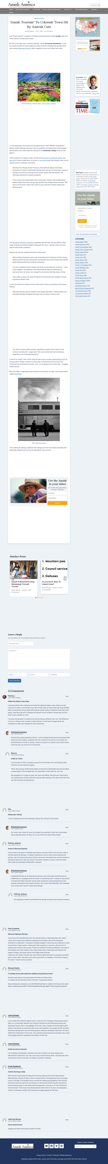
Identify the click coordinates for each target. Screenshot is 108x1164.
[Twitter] (56, 1146)
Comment (13, 651)
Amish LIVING (79, 273)
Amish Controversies (82, 249)
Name (11, 675)
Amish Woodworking (82, 278)
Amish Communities (81, 247)
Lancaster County (81, 286)
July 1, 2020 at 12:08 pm (14, 697)
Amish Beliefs (79, 242)
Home (11, 9)
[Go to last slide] (12, 578)
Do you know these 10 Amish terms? (51, 582)
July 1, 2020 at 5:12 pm (17, 828)
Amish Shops (79, 275)
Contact (49, 1155)
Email (32, 675)
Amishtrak (17, 374)
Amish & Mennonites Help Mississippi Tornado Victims (22, 584)
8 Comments (15, 592)
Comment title (14, 643)
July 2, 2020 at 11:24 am (14, 970)
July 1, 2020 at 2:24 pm (14, 845)
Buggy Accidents (80, 280)
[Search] (94, 1146)
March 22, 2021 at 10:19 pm (15, 1068)
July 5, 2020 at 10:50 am (17, 755)
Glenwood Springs (24, 48)
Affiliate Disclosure (65, 1155)
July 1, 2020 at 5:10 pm (17, 734)
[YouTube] (46, 1146)
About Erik (96, 93)
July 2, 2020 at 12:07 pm (20, 896)
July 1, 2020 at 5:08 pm (17, 872)
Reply (67, 696)
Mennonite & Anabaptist (83, 288)
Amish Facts (79, 255)
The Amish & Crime (81, 291)
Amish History (79, 260)
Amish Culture (39, 18)
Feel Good (78, 283)
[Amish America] (21, 4)
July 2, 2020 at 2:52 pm (14, 1017)
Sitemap (56, 1155)
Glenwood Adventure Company (23, 242)
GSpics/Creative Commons (49, 103)
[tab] (35, 597)
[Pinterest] (61, 1146)
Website (54, 675)
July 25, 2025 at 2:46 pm (14, 1121)
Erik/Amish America (19, 732)
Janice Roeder (13, 1015)
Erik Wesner (30, 31)
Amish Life (78, 270)
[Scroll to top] (104, 1157)
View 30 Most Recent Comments (86, 234)
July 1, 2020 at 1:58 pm (14, 811)
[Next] (65, 578)
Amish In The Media (81, 265)
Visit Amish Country (81, 296)
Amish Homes (79, 262)
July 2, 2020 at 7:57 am (14, 930)
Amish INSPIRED (80, 268)
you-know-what (44, 160)
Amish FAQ (36, 9)
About (11, 12)
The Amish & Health (81, 293)
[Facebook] (51, 1146)
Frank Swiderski (14, 1066)
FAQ (87, 175)
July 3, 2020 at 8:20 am (14, 1045)
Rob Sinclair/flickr (41, 443)
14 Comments (48, 31)
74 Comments (46, 590)
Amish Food (79, 257)
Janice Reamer (13, 1044)
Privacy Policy (40, 1155)
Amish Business (80, 244)
